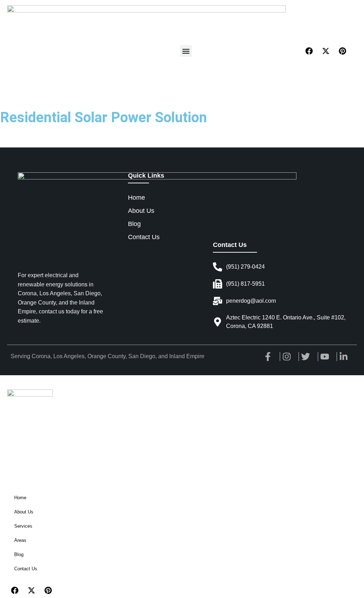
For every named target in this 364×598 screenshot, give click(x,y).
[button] (186, 51)
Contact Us (25, 568)
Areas (20, 540)
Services (23, 526)
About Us (23, 512)
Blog (18, 554)
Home (20, 497)
